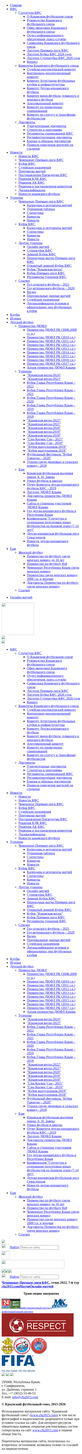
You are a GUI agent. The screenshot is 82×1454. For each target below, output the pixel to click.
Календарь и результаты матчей (49, 205)
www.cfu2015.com (43, 1415)
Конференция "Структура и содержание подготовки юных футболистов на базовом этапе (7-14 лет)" (53, 524)
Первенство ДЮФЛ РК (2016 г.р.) (51, 360)
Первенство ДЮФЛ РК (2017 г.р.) (51, 363)
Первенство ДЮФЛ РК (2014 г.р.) (51, 352)
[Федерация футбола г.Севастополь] (22, 1353)
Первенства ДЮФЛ (33, 326)
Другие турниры (30, 243)
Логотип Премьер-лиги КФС (48, 50)
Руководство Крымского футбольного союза (44, 22)
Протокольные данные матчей (48, 296)
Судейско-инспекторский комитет (51, 69)
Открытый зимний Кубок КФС (49, 265)
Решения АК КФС (32, 182)
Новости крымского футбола (39, 194)
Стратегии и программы (44, 129)
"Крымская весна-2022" (44, 420)
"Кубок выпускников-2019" (47, 447)
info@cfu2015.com (25, 1397)
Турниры (16, 197)
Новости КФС (29, 156)
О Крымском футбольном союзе (50, 16)
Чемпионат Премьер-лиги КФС (41, 160)
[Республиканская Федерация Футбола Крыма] (8, 1353)
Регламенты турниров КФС (46, 277)
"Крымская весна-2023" (44, 379)
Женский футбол (31, 552)
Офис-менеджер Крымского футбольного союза (47, 29)
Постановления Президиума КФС (43, 175)
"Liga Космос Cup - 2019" (45, 443)
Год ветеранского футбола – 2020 (50, 288)
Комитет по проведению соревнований (44, 109)
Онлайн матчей (38, 246)
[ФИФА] (18, 1370)
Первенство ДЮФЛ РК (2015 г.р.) (51, 356)
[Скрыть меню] (3, 1271)
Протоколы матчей (32, 171)
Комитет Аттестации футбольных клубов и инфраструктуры (51, 82)
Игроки (15, 318)
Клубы (15, 314)
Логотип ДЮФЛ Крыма (44, 492)
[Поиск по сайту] (3, 1242)
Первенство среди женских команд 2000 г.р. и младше (52, 577)
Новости (16, 152)
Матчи (25, 1286)
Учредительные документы (46, 126)
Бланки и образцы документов (49, 141)
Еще (22, 469)
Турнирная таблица (41, 209)
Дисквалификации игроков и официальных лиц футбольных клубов (49, 307)
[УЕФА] (38, 1353)
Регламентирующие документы (49, 137)
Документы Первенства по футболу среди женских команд (52, 584)
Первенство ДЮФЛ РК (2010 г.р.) (51, 337)
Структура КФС (30, 12)
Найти (14, 1247)
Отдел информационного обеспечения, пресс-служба (46, 37)
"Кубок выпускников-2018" (47, 450)
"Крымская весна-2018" (44, 435)
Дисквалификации (32, 190)
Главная (15, 5)
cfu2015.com (11, 1286)
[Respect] (38, 1335)
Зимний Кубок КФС (41, 254)
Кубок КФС (27, 163)
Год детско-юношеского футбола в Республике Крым (51, 512)
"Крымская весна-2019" (44, 431)
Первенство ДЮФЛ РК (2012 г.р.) (51, 345)
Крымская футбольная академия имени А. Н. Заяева (50, 475)
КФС (13, 9)
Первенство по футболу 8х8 (47, 564)
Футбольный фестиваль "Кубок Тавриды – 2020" (49, 456)
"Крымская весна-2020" (44, 428)
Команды (33, 216)
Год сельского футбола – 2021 (48, 284)
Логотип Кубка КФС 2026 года (49, 54)
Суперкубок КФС (39, 250)
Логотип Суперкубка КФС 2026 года (53, 58)
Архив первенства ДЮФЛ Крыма (51, 367)
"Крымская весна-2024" (44, 375)
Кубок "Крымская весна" (45, 269)
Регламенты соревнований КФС (50, 133)
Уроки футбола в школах (44, 480)
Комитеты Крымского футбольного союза (49, 65)
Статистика (35, 213)
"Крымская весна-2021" (44, 424)
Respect (32, 62)
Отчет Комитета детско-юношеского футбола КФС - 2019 (53, 486)
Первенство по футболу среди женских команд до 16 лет (48, 558)
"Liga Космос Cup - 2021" (45, 439)
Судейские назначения (35, 167)
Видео (31, 292)
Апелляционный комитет (45, 103)
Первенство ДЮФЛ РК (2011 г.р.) (51, 341)
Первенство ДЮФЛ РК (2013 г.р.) (51, 348)
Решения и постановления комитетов (45, 186)
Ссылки (24, 280)
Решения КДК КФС (33, 179)
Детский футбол (21, 322)
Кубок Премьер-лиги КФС (46, 273)
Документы (27, 122)
